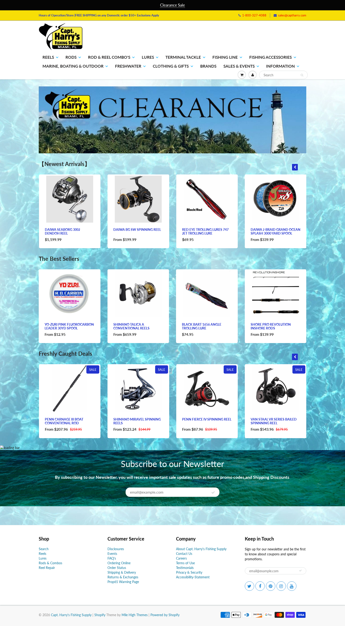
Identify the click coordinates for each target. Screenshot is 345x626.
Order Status (116, 568)
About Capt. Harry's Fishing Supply (201, 549)
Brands (208, 66)
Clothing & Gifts (171, 66)
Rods (71, 57)
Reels (48, 57)
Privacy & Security (189, 572)
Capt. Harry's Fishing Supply (71, 615)
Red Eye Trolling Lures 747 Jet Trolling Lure (205, 231)
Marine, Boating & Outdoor (73, 66)
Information (280, 66)
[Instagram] (281, 586)
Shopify (99, 615)
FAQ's (111, 558)
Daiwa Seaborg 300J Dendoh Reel (62, 231)
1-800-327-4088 (254, 15)
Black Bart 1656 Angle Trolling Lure (201, 326)
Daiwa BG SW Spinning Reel (137, 230)
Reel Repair (47, 568)
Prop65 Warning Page (123, 582)
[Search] (301, 75)
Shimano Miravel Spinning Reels (137, 421)
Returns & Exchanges (122, 577)
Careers (181, 558)
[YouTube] (291, 586)
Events (112, 554)
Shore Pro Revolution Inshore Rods (271, 326)
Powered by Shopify (165, 615)
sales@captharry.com (292, 15)
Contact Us (184, 554)
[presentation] (295, 167)
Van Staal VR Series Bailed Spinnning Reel (274, 421)
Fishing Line (225, 57)
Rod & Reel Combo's (109, 57)
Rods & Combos (50, 563)
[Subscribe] (213, 492)
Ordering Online (118, 563)
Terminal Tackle (183, 57)
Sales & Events (239, 66)
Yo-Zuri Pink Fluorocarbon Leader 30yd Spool (69, 326)
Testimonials (185, 568)
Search (44, 549)
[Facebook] (260, 586)
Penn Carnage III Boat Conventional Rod (64, 421)
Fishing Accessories (270, 57)
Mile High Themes (135, 615)
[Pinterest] (270, 586)
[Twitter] (249, 586)
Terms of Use (185, 563)
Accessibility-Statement (193, 577)
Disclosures (115, 549)
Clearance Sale (172, 5)
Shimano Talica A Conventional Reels (131, 326)
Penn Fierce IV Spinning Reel (206, 419)
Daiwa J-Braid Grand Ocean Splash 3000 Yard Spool (275, 231)
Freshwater (128, 66)
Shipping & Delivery (121, 572)
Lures (148, 57)
